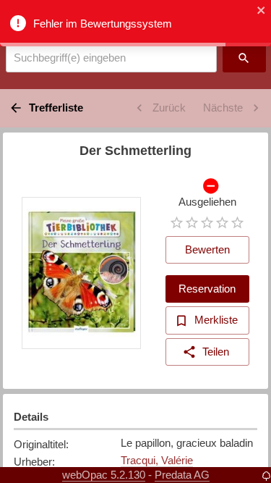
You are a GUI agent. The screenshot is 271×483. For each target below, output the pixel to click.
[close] (262, 11)
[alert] (135, 23)
